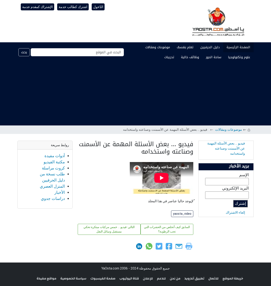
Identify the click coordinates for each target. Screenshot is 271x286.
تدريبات (169, 57)
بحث (24, 52)
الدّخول (98, 7)
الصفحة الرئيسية (238, 47)
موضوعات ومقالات (157, 47)
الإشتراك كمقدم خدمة (37, 7)
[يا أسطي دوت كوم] (217, 21)
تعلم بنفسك (185, 47)
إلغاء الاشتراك (235, 212)
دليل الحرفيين (210, 47)
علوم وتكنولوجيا (239, 57)
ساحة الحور (213, 57)
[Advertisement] (135, 93)
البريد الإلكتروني (235, 188)
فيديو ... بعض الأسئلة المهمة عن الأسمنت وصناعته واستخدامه (226, 148)
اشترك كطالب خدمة (73, 7)
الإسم (244, 174)
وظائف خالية (190, 57)
